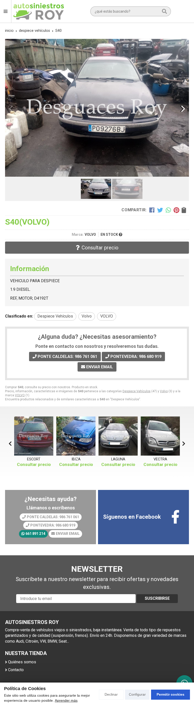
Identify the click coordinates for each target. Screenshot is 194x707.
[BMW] (160, 436)
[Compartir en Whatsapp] (168, 210)
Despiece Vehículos (137, 391)
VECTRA (118, 459)
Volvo (164, 391)
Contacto (16, 669)
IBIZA (33, 459)
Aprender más (66, 700)
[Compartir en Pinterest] (176, 210)
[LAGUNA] (75, 436)
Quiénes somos (22, 662)
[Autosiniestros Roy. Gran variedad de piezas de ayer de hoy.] (38, 11)
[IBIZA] (33, 436)
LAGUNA (76, 459)
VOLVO (20, 395)
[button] (95, 171)
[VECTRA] (118, 436)
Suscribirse (157, 598)
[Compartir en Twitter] (160, 210)
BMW (160, 459)
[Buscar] (164, 11)
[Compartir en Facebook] (152, 210)
